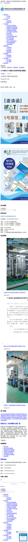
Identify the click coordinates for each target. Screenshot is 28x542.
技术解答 (9, 56)
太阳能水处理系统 (11, 30)
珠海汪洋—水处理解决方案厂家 (10, 423)
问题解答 (6, 53)
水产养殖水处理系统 (12, 31)
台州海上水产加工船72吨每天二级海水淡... (15, 292)
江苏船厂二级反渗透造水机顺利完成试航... (15, 405)
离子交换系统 (10, 38)
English (5, 5)
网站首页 (6, 14)
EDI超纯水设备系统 (12, 36)
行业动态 (9, 49)
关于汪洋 (6, 19)
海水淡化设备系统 (11, 25)
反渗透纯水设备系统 (12, 27)
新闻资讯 (6, 45)
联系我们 (6, 63)
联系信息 (3, 459)
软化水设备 (10, 35)
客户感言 (9, 61)
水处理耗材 (10, 44)
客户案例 (6, 58)
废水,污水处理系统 (11, 41)
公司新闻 (9, 47)
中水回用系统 (10, 39)
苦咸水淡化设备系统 (12, 28)
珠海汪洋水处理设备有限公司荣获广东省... (15, 346)
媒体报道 (9, 52)
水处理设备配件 (11, 42)
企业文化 (9, 20)
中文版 (8, 16)
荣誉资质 (9, 22)
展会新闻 (9, 50)
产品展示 (6, 24)
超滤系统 (9, 33)
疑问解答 (9, 55)
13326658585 (7, 3)
